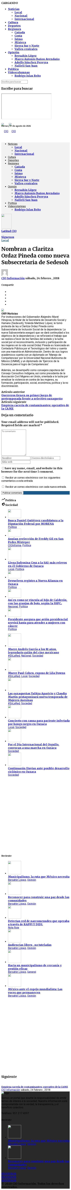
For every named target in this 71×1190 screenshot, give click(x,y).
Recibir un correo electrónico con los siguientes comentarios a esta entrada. (30, 479)
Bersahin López (25, 55)
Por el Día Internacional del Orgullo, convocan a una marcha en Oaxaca (33, 746)
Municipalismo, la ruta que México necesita (39, 876)
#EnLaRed (14, 655)
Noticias (13, 9)
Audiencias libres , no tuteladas (30, 944)
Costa (18, 35)
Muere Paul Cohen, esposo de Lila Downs (36, 673)
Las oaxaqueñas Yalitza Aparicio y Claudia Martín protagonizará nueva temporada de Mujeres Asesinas (38, 697)
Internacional (24, 19)
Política (13, 69)
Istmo (19, 39)
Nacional (21, 15)
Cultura (13, 22)
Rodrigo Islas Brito (28, 75)
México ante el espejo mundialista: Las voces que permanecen (35, 990)
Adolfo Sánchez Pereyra (31, 62)
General (31, 971)
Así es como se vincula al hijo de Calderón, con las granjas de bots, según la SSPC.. (37, 601)
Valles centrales (26, 49)
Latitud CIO (9, 231)
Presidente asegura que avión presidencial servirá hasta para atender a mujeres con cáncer (38, 623)
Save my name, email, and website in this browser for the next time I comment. (31, 470)
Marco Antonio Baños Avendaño (37, 59)
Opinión (13, 52)
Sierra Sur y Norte (27, 45)
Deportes (14, 25)
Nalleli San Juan (26, 65)
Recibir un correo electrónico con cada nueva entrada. (35, 486)
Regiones (14, 29)
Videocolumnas (19, 72)
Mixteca (20, 42)
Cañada (20, 32)
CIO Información (13, 278)
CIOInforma (14, 545)
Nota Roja (13, 927)
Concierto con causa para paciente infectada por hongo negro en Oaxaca (39, 722)
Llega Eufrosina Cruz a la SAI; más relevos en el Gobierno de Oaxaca (37, 564)
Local (18, 12)
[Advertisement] (35, 815)
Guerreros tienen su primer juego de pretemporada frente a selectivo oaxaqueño (32, 397)
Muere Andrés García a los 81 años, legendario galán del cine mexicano (33, 650)
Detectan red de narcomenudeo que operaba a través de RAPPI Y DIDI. (38, 922)
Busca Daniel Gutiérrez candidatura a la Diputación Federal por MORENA (35, 522)
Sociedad (37, 655)
